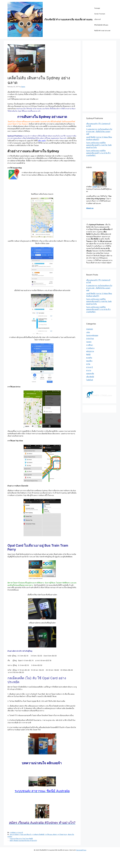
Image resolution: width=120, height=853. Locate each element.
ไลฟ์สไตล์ (89, 380)
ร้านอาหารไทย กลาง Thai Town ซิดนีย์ (21, 838)
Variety (89, 342)
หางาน (88, 370)
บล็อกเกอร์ (97, 19)
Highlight (89, 329)
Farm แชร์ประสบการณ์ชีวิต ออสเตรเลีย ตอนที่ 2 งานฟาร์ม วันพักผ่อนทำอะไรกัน (99, 145)
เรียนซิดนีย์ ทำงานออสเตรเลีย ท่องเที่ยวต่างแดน (68, 19)
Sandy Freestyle (99, 14)
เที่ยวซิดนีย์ (90, 377)
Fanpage (97, 8)
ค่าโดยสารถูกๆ (62, 834)
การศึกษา (89, 345)
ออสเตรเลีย (90, 373)
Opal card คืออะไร (26, 834)
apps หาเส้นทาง (15, 834)
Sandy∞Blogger (92, 335)
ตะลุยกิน (89, 358)
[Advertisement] (99, 77)
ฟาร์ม (88, 364)
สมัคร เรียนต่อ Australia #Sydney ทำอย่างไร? (23, 840)
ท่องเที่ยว (89, 361)
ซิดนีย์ (88, 354)
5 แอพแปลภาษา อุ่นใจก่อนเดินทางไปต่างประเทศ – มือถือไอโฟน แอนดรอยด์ (99, 131)
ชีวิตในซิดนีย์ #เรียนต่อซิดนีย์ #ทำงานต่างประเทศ (102, 27)
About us (89, 208)
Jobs (88, 332)
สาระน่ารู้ (20, 832)
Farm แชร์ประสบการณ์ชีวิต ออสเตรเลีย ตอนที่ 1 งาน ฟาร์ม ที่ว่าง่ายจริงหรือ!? (98, 153)
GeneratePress (81, 850)
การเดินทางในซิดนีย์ (38, 834)
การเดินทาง (13, 832)
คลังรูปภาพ (90, 351)
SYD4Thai (90, 339)
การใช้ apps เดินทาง (51, 834)
